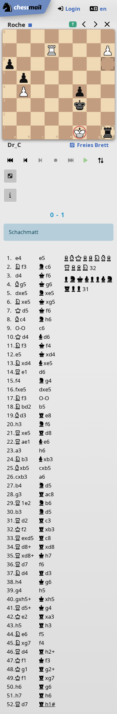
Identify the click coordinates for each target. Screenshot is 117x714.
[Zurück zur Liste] (106, 24)
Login (72, 8)
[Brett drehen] (101, 160)
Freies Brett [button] (92, 145)
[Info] (10, 195)
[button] (67, 258)
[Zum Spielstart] (10, 160)
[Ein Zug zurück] (25, 160)
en (103, 8)
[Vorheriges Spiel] (83, 24)
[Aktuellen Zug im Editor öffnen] (10, 176)
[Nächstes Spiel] (95, 24)
